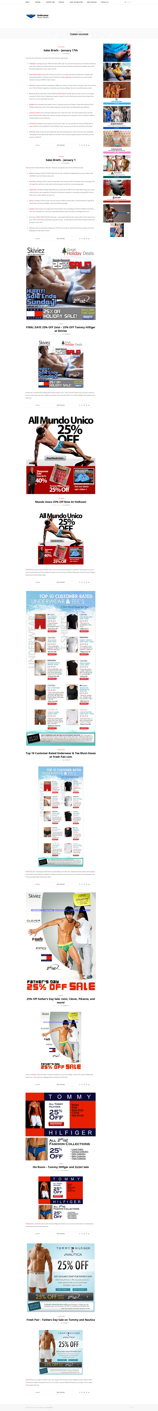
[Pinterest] (86, 145)
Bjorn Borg (61, 749)
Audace (61, 156)
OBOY (38, 217)
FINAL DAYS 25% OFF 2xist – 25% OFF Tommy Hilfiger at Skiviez (60, 329)
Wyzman (32, 228)
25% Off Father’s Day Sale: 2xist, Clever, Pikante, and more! (61, 1000)
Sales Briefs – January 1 (61, 160)
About (28, 2)
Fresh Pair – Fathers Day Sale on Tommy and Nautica (61, 1319)
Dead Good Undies (35, 74)
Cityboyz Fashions (35, 112)
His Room (61, 498)
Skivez (31, 200)
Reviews (37, 2)
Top (131, 1407)
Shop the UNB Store (76, 2)
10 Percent (32, 123)
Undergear (32, 63)
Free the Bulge (92, 2)
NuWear (32, 104)
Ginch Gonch (62, 93)
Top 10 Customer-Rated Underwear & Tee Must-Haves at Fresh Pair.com (61, 754)
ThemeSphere (49, 1407)
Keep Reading (61, 145)
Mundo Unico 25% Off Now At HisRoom (60, 502)
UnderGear (32, 190)
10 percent (61, 47)
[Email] (88, 145)
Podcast (61, 2)
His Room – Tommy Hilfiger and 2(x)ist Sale (61, 1167)
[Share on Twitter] (84, 145)
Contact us (104, 2)
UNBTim (38, 145)
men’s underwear (66, 77)
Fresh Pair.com (30, 871)
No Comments (66, 53)
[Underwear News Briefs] (39, 16)
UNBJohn (37, 1084)
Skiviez (31, 85)
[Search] (125, 2)
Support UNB (50, 2)
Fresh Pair (32, 132)
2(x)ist (61, 323)
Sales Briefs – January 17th (61, 50)
